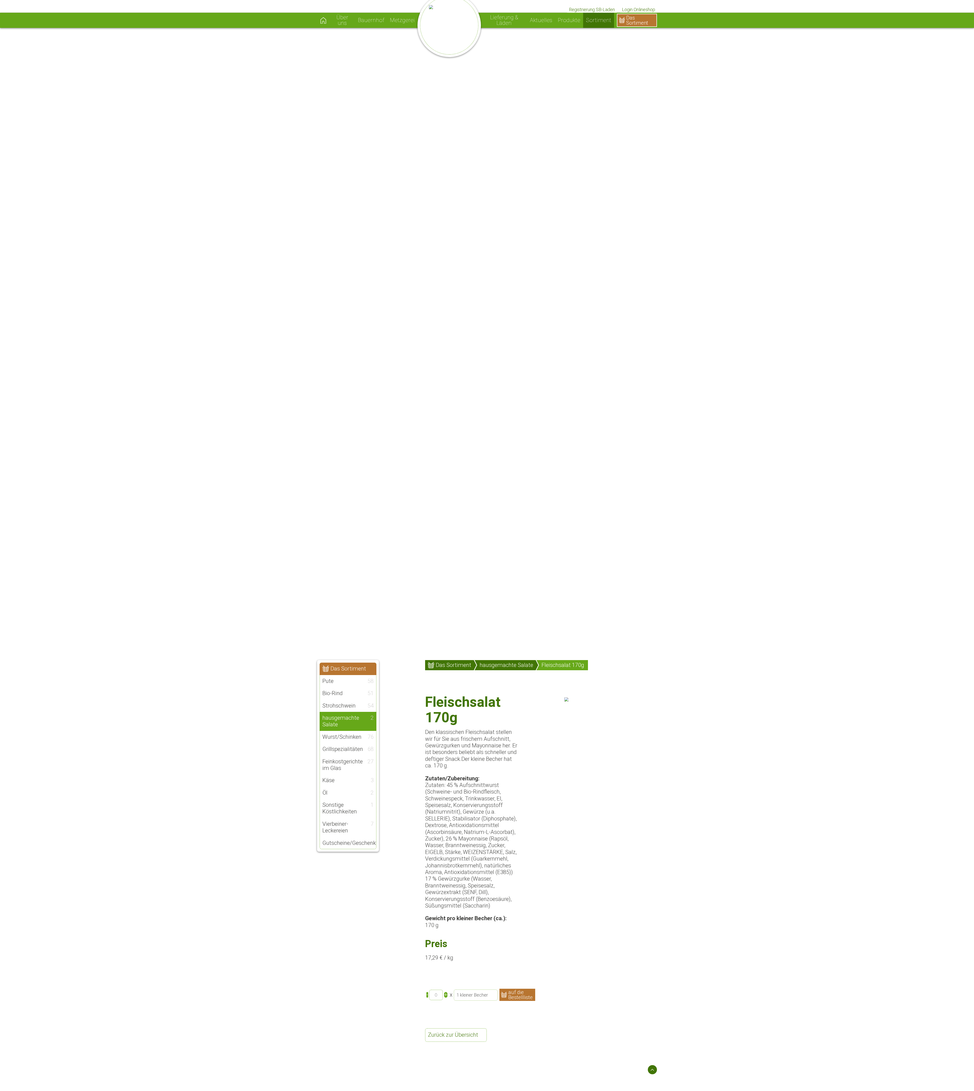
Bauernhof (371, 20)
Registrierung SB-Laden (592, 9)
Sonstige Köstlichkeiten (348, 808)
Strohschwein (348, 705)
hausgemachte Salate (348, 721)
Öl (348, 793)
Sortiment (598, 20)
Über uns (342, 20)
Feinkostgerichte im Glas (348, 764)
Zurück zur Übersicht (453, 1035)
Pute (348, 681)
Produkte (569, 20)
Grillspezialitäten (348, 749)
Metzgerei (402, 20)
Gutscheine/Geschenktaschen (349, 843)
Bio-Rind (348, 693)
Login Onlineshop (638, 9)
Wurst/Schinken (348, 737)
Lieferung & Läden (504, 20)
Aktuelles (541, 20)
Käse (348, 780)
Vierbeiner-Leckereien (348, 827)
